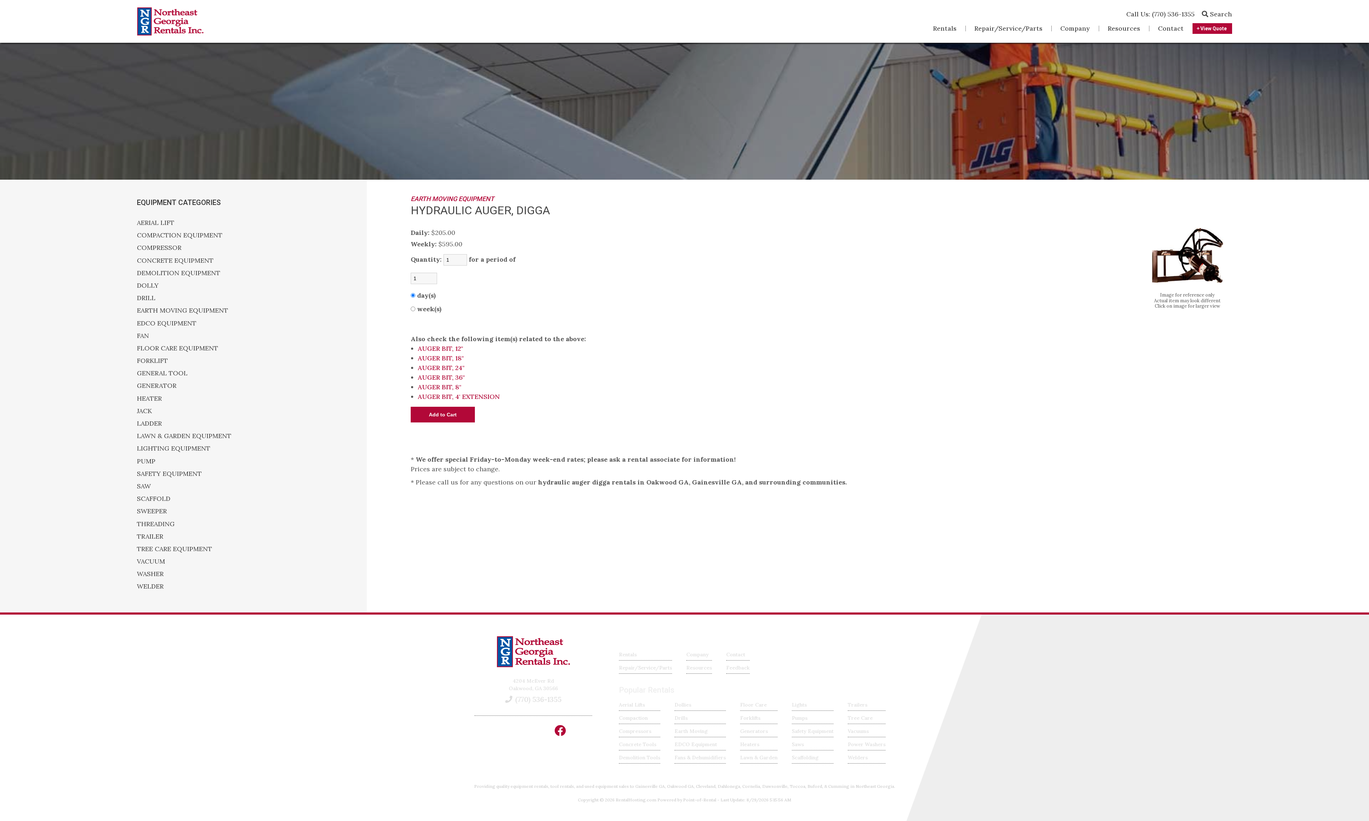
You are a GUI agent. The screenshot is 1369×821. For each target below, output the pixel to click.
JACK (144, 411)
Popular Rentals (647, 690)
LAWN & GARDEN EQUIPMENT (184, 436)
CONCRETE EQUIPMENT (175, 260)
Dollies (683, 705)
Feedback (738, 668)
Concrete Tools (637, 744)
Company (1075, 28)
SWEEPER (152, 511)
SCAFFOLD (153, 498)
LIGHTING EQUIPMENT (173, 448)
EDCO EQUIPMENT (166, 323)
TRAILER (150, 536)
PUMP (146, 461)
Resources (1124, 28)
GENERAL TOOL (162, 373)
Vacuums (858, 731)
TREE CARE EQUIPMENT (174, 549)
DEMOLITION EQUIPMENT (178, 273)
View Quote (1213, 28)
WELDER (150, 586)
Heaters (749, 744)
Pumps (799, 718)
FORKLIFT (152, 360)
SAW (144, 486)
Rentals (945, 28)
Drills (681, 718)
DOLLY (148, 285)
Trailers (857, 705)
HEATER (149, 398)
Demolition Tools (639, 757)
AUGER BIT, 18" (441, 358)
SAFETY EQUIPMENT (169, 473)
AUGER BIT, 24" (441, 368)
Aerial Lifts (632, 705)
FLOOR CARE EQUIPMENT (177, 348)
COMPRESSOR (159, 247)
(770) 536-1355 (1160, 14)
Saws (798, 744)
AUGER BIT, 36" (441, 377)
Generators (754, 731)
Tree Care (860, 718)
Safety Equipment (813, 731)
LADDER (149, 423)
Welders (858, 757)
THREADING (156, 524)
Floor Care (753, 705)
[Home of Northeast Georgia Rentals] (533, 665)
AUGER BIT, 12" (440, 348)
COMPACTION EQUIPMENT (179, 235)
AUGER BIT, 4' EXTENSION (459, 396)
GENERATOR (156, 385)
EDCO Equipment (696, 744)
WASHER (150, 574)
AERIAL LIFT (155, 223)
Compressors (635, 731)
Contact (1171, 28)
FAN (143, 336)
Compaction (633, 718)
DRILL (146, 298)
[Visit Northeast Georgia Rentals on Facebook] (560, 733)
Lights (799, 705)
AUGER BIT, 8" (439, 387)
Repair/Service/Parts (1008, 28)
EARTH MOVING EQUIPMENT (182, 310)
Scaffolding (805, 757)
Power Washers (867, 744)
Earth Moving (691, 731)
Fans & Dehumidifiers (700, 757)
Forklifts (750, 718)
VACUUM (151, 561)
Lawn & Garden (759, 757)
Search (1220, 14)
